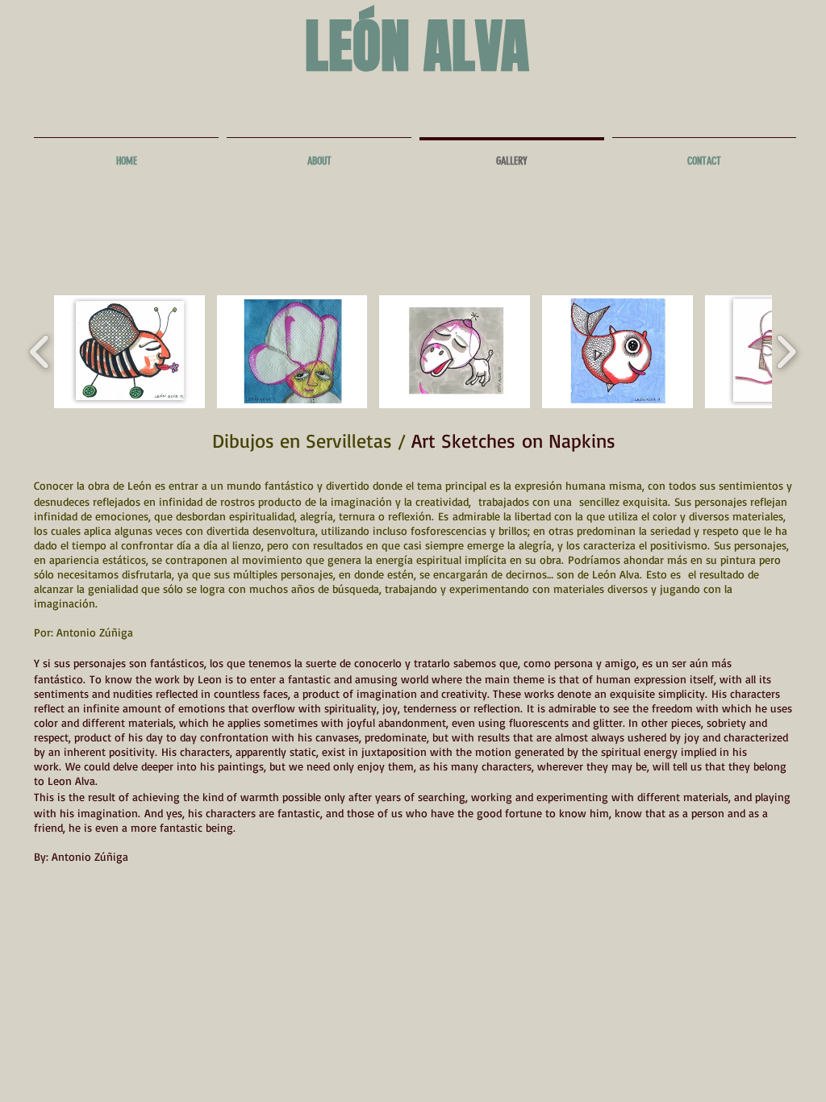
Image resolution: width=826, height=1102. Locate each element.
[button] (129, 351)
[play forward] (786, 352)
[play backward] (40, 352)
